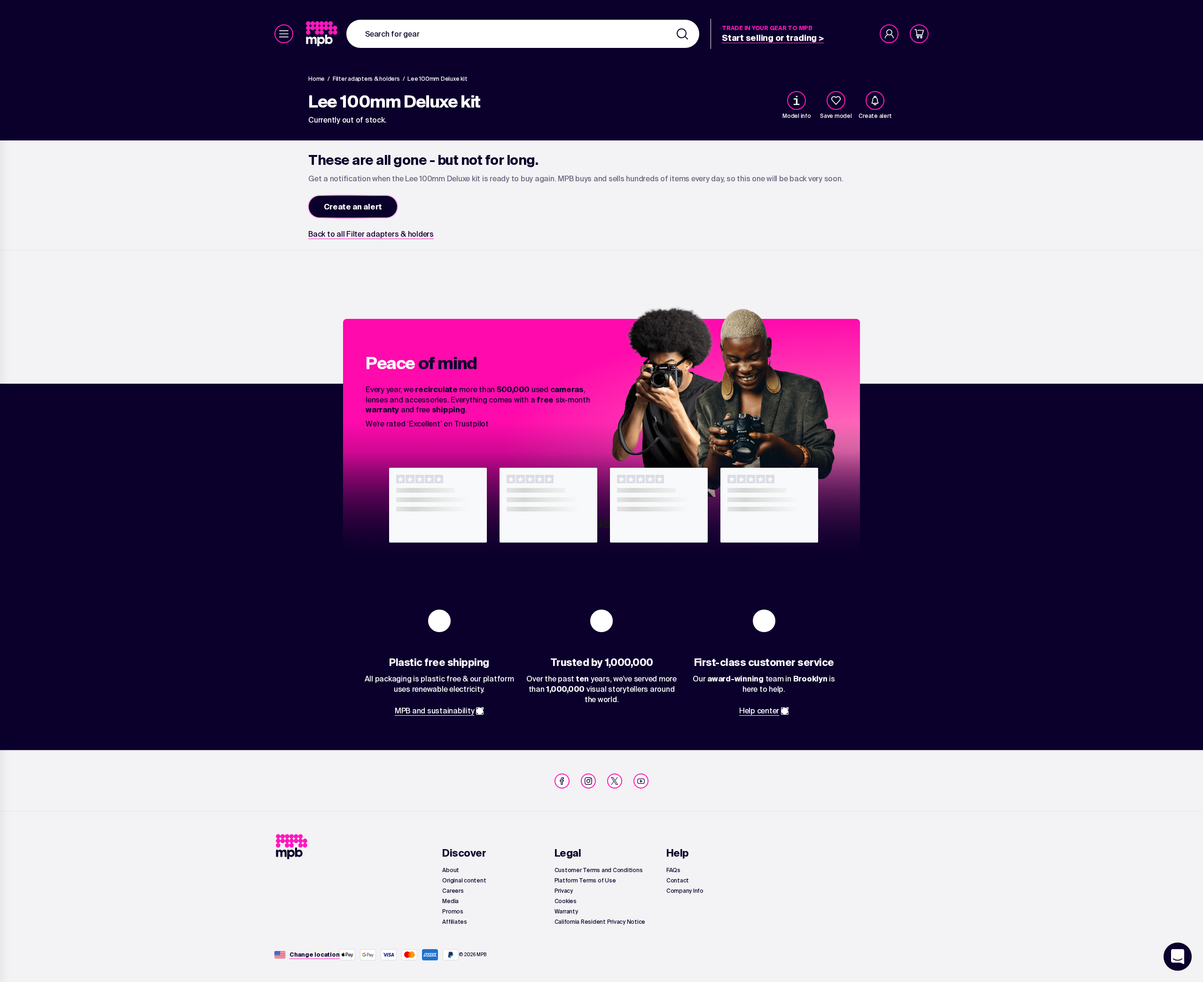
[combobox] (522, 34)
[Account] (889, 33)
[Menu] (283, 33)
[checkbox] (836, 100)
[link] (322, 33)
